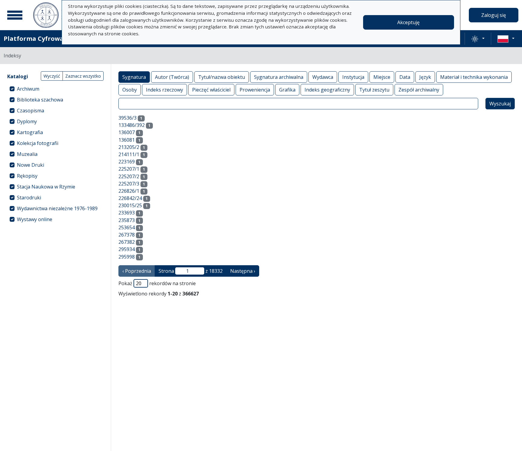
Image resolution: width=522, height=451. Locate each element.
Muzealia (27, 154)
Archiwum (28, 88)
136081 (126, 140)
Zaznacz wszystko (83, 76)
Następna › (242, 271)
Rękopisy (27, 175)
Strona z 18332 (191, 271)
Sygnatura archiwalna (278, 77)
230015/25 (130, 205)
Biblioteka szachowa (40, 99)
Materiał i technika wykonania (474, 77)
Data (404, 77)
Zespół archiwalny (418, 89)
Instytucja (353, 77)
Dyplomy (27, 121)
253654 (126, 227)
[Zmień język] (506, 39)
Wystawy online (34, 219)
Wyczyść (52, 76)
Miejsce (381, 77)
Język (425, 77)
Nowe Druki (30, 165)
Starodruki (29, 197)
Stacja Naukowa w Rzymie (46, 186)
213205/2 (128, 147)
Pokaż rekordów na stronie (157, 283)
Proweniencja (255, 89)
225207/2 (128, 176)
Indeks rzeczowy (164, 89)
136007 (126, 132)
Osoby (129, 89)
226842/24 (130, 198)
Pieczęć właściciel (211, 89)
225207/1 (128, 169)
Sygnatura (134, 77)
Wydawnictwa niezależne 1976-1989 (57, 208)
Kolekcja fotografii (37, 143)
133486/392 (131, 125)
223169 (126, 161)
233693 (126, 212)
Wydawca (322, 77)
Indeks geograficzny (327, 89)
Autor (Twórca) (172, 77)
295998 (126, 256)
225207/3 (128, 183)
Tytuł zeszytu (374, 89)
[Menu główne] (15, 15)
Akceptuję (408, 22)
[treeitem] (55, 89)
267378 (126, 234)
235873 (126, 220)
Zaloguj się (493, 15)
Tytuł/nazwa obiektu (221, 77)
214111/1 (128, 154)
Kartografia (30, 132)
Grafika (287, 89)
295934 (126, 249)
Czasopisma (30, 110)
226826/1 (128, 191)
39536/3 (127, 117)
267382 (126, 242)
